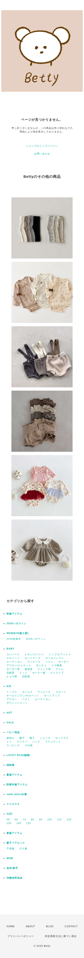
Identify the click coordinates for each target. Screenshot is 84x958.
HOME (11, 926)
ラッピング (13, 745)
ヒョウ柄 (12, 676)
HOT (9, 712)
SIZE (10, 813)
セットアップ (33, 658)
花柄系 (10, 672)
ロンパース (13, 654)
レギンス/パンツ (34, 654)
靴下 (32, 738)
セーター (63, 661)
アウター (12, 699)
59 (8, 819)
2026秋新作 (14, 639)
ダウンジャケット (17, 703)
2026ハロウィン (16, 623)
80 (32, 819)
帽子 (22, 738)
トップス (12, 692)
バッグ (36, 741)
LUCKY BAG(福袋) (18, 755)
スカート (61, 692)
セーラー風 (38, 672)
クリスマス (13, 804)
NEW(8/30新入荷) (18, 633)
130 (9, 823)
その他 (29, 745)
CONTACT (71, 926)
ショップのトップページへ (42, 146)
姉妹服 (10, 765)
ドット (23, 672)
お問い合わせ (42, 153)
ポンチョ (41, 665)
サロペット (13, 658)
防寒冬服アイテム (17, 784)
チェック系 (44, 669)
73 (24, 819)
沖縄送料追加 (14, 877)
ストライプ (57, 672)
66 (16, 819)
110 (59, 819)
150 (28, 823)
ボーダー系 (13, 669)
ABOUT (30, 926)
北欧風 (26, 676)
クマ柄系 (57, 665)
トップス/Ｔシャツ (60, 654)
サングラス (62, 738)
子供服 (10, 848)
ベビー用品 (13, 732)
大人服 (23, 848)
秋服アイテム (14, 613)
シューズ (45, 738)
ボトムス (27, 692)
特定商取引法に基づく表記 (61, 936)
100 (49, 819)
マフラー (22, 741)
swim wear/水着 (17, 794)
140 (18, 823)
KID (9, 686)
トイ (9, 741)
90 (40, 819)
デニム (60, 669)
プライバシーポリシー (20, 936)
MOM (10, 858)
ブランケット (53, 741)
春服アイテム (14, 833)
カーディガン (14, 661)
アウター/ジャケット (19, 665)
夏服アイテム (14, 774)
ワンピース (34, 661)
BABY (10, 648)
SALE (10, 722)
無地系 (29, 669)
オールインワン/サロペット (23, 695)
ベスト (49, 661)
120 (69, 819)
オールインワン (54, 658)
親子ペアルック (16, 842)
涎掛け (10, 738)
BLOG (50, 926)
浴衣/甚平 (12, 868)
